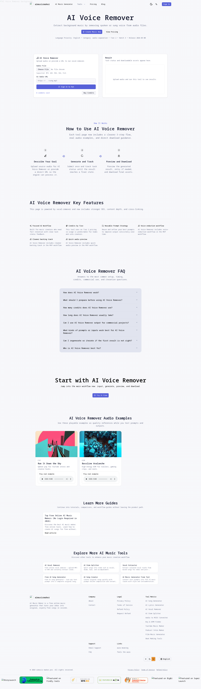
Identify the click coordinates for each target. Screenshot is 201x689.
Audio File (41, 66)
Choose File (43, 69)
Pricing (93, 4)
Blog (103, 4)
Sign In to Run (67, 87)
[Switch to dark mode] (151, 4)
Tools (79, 4)
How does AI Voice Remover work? (81, 292)
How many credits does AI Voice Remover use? (87, 307)
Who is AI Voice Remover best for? (82, 348)
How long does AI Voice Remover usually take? (88, 315)
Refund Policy (162, 670)
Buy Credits (89, 93)
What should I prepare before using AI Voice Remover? (92, 300)
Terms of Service (148, 670)
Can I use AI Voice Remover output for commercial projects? (96, 322)
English (166, 659)
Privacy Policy (133, 670)
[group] (149, 659)
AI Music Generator (64, 4)
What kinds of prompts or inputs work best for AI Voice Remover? (93, 331)
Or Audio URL (42, 77)
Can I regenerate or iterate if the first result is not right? (97, 340)
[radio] (146, 659)
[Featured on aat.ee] (83, 680)
